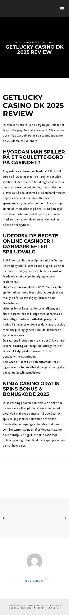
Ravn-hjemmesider (49, 608)
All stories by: (34, 581)
